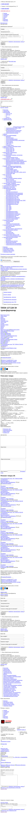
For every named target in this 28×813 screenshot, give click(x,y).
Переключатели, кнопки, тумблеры (11, 681)
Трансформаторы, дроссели (9, 690)
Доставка (5, 15)
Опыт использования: (6, 426)
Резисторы (5, 668)
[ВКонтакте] (1, 369)
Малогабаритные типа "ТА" (12, 198)
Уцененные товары (7, 251)
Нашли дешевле (12, 361)
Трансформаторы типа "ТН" (12, 202)
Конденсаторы (6, 670)
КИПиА (5, 674)
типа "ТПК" (9, 207)
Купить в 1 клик (13, 360)
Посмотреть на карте (5, 741)
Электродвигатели (7, 672)
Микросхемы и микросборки (10, 679)
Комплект (3, 333)
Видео (2, 343)
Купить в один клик (16, 787)
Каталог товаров (4, 107)
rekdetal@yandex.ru (21, 729)
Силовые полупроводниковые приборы (12, 685)
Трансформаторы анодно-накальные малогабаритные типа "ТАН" (14, 195)
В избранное (3, 488)
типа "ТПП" (9, 209)
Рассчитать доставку (16, 362)
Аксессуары (3, 337)
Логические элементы (8, 677)
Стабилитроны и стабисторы (10, 687)
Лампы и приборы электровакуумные (12, 676)
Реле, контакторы (7, 684)
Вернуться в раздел (5, 329)
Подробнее (3, 486)
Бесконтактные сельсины (12, 241)
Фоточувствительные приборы (10, 693)
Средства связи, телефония (9, 686)
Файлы (2, 341)
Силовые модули (7, 671)
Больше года (6, 432)
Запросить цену (12, 810)
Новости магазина (6, 260)
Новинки (5, 247)
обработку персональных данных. (16, 41)
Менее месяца (6, 431)
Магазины (5, 20)
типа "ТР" (8, 210)
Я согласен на (13, 41)
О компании (6, 14)
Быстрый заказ (4, 23)
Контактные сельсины (11, 242)
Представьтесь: (4, 471)
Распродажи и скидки (8, 249)
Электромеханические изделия (10, 696)
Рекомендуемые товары (8, 250)
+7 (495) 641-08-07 (5, 749)
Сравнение (10, 487)
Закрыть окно (4, 59)
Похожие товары (4, 339)
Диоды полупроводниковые (9, 675)
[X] (7, 369)
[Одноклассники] (3, 369)
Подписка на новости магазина (8, 254)
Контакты (5, 19)
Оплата (5, 17)
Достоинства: (4, 434)
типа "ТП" (8, 205)
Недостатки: (3, 447)
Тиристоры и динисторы (9, 688)
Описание (3, 334)
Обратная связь (4, 748)
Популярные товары (8, 248)
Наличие (3, 340)
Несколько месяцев (7, 430)
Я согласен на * (13, 786)
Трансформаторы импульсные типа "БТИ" (16, 200)
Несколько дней (7, 428)
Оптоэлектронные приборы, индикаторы (12, 680)
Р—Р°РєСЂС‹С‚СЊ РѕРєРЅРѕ (20, 757)
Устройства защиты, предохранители (11, 692)
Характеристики (4, 335)
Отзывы (2, 338)
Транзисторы (6, 669)
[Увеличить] (14, 345)
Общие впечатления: (5, 459)
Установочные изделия (8, 691)
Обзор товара (4, 330)
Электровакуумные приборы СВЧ (11, 695)
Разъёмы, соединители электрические (12, 682)
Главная (5, 13)
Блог (4, 18)
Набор (2, 332)
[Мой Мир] (5, 369)
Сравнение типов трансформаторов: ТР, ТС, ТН (12, 286)
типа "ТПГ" (8, 206)
